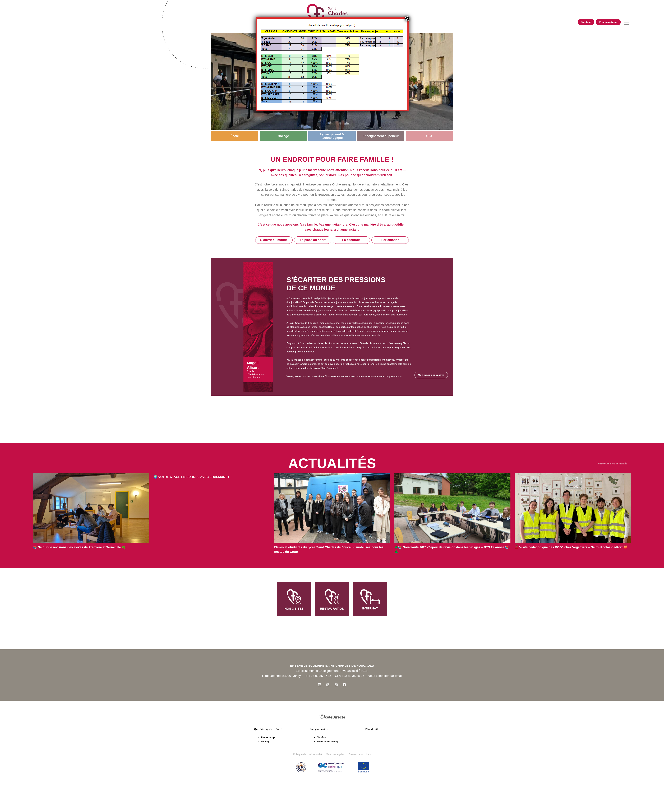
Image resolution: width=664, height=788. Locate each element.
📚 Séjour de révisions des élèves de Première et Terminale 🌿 (79, 547)
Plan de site (372, 729)
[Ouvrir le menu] (626, 22)
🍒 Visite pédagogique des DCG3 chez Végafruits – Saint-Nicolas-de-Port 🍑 (571, 547)
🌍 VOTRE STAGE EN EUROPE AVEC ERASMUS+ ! (191, 477)
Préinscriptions (608, 22)
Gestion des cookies (360, 754)
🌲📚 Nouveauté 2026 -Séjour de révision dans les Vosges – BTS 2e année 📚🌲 (451, 549)
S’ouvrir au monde (274, 240)
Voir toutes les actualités (612, 463)
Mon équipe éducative (431, 375)
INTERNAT (370, 608)
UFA (429, 136)
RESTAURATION (332, 608)
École (234, 136)
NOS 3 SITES (294, 608)
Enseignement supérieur (381, 136)
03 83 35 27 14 (321, 676)
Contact (586, 22)
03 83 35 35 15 (354, 676)
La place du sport (313, 240)
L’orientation (390, 240)
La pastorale (351, 240)
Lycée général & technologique (332, 136)
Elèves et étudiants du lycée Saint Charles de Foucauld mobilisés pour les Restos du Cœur (329, 549)
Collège (283, 136)
